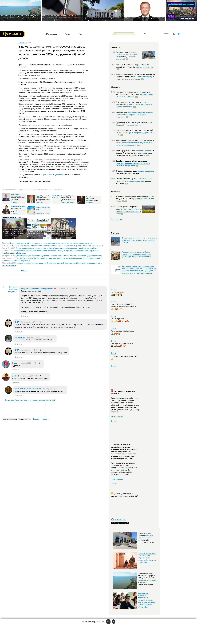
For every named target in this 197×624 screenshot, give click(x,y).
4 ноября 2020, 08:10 (27, 363)
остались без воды (144, 151)
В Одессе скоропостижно (127, 171)
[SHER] (8, 326)
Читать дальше (117, 416)
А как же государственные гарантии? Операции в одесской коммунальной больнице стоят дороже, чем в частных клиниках (52, 264)
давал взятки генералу (142, 76)
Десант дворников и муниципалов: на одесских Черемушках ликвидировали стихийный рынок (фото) (56, 248)
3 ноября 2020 (22, 42)
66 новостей (65, 202)
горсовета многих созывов (127, 173)
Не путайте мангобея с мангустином (37, 288)
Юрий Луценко (122, 112)
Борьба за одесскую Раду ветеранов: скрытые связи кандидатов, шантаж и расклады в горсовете (102, 19)
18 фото (71, 202)
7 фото (47, 213)
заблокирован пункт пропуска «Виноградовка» (133, 180)
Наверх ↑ (24, 270)
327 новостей (40, 213)
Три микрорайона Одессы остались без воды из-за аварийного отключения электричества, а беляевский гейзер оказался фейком (61, 18)
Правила (36, 419)
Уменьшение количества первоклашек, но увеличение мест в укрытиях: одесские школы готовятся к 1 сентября (146, 600)
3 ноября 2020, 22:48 (65, 288)
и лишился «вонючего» (135, 77)
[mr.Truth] (6, 380)
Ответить (24, 316)
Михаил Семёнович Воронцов (28, 389)
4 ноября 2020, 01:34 (29, 322)
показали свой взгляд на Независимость (129, 210)
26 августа (115, 47)
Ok (108, 621)
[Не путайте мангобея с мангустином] (10, 291)
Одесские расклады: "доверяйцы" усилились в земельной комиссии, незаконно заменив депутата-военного (58, 255)
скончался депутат (146, 171)
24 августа (115, 191)
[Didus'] (6, 367)
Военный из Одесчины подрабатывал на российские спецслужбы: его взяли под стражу (147, 558)
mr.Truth (15, 376)
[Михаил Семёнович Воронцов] (8, 393)
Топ (80, 34)
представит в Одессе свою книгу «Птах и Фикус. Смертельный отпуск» (135, 113)
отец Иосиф (20, 337)
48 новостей (89, 202)
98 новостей (14, 202)
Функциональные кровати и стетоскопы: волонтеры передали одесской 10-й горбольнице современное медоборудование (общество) (50, 252)
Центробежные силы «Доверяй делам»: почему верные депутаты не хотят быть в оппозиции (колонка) (38, 235)
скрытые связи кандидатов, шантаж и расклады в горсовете (133, 164)
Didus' (14, 363)
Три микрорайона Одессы (126, 151)
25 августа (115, 87)
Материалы (51, 34)
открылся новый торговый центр (145, 537)
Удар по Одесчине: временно (128, 179)
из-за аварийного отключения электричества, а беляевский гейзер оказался (135, 153)
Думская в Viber (119, 519)
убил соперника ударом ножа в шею (135, 133)
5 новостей (39, 202)
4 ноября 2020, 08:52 (35, 337)
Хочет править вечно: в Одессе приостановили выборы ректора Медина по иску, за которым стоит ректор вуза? (63, 235)
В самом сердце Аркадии (126, 52)
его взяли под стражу (144, 67)
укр (145, 34)
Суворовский (59, 175)
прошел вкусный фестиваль (143, 199)
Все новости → (117, 219)
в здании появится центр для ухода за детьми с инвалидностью (134, 144)
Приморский (47, 175)
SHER (17, 322)
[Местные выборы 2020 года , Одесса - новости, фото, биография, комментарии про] (31, 214)
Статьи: (115, 232)
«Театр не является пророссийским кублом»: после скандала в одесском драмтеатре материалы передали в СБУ (137, 254)
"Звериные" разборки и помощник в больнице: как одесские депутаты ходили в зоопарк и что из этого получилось (13, 234)
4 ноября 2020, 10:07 (51, 389)
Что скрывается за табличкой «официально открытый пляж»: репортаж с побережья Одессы (139, 240)
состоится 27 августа (133, 125)
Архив (67, 34)
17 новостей (14, 213)
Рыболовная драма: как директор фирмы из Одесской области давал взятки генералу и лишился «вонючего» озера (20, 18)
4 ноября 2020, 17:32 (29, 350)
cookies (102, 621)
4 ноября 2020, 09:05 (29, 376)
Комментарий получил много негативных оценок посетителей (30, 400)
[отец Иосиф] (8, 342)
